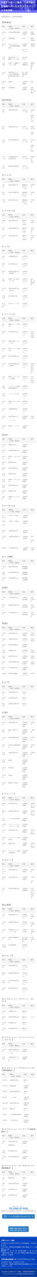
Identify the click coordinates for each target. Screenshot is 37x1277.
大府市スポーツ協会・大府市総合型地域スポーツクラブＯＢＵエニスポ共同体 (18, 6)
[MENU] (29, 10)
